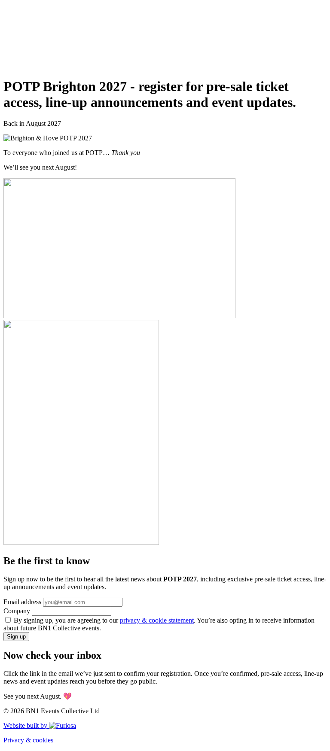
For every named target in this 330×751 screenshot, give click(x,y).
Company (16, 610)
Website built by (26, 725)
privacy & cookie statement (157, 620)
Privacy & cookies (28, 740)
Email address (22, 601)
